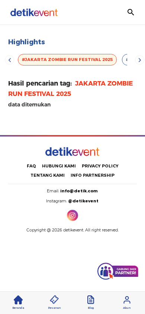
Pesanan (54, 308)
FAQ (31, 166)
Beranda (18, 308)
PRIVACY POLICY (100, 166)
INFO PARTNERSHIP (93, 175)
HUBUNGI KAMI (59, 166)
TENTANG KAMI (47, 175)
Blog (91, 308)
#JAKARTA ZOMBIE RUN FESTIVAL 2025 (67, 59)
